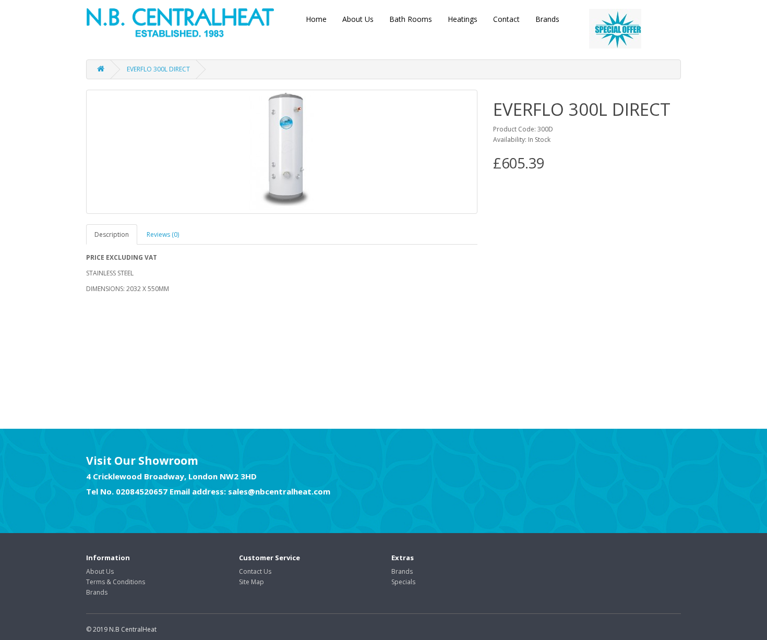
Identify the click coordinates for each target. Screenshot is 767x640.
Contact (506, 19)
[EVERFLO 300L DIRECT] (281, 152)
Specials (403, 581)
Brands (547, 19)
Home (316, 19)
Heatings (462, 19)
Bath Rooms (410, 19)
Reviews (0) (163, 234)
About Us (358, 19)
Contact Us (255, 571)
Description (111, 234)
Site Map (251, 581)
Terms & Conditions (115, 581)
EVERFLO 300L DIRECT (158, 69)
